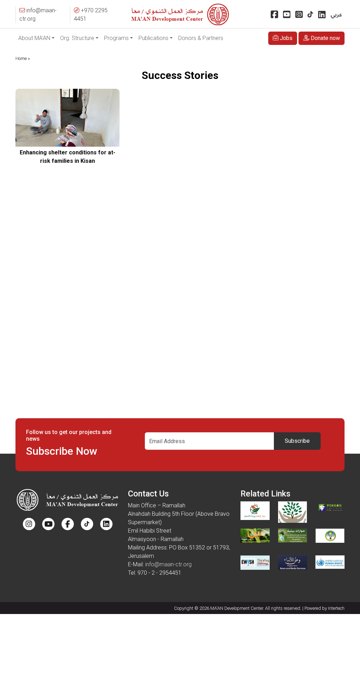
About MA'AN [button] (34, 38)
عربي (336, 15)
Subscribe (297, 441)
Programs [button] (116, 38)
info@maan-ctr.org (168, 564)
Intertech (336, 608)
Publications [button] (153, 38)
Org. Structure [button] (77, 38)
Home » (22, 58)
